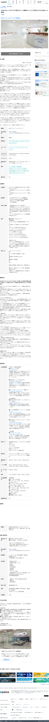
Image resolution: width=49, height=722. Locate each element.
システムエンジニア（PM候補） (41, 71)
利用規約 (6, 721)
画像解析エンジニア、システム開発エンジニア (41, 81)
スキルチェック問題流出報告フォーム (35, 717)
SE (35, 90)
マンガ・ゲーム (26, 704)
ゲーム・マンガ (28, 2)
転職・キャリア (9, 2)
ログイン (44, 3)
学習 (19, 2)
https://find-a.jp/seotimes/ (16, 422)
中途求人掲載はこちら (28, 712)
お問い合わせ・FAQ (22, 717)
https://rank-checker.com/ (15, 412)
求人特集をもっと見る (45, 684)
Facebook (20, 709)
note (31, 707)
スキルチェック (23, 2)
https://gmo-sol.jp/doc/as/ (15, 381)
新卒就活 (16, 2)
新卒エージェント (43, 699)
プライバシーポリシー (13, 721)
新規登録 (47, 3)
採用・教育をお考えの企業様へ (16, 712)
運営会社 (1, 721)
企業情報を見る (6, 659)
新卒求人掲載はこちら (39, 712)
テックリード (37, 63)
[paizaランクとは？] (47, 52)
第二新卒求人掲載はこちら (16, 715)
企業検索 (12, 701)
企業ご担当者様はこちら (39, 2)
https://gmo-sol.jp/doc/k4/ (16, 391)
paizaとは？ (35, 2)
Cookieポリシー (20, 721)
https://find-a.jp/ (13, 370)
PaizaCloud (44, 707)
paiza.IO (36, 707)
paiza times (25, 707)
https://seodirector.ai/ (14, 402)
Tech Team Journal (15, 707)
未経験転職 (21, 699)
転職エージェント (33, 699)
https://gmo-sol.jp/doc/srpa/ (16, 434)
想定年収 (12, 133)
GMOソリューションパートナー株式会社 (10, 18)
